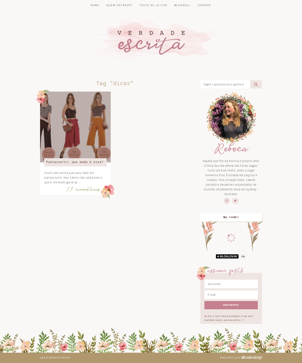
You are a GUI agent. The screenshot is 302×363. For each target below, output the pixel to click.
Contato (204, 5)
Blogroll (182, 5)
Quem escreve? (120, 5)
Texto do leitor (153, 5)
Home (95, 5)
